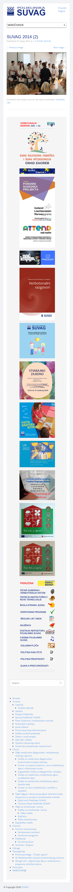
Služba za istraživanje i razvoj (32, 809)
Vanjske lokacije (25, 707)
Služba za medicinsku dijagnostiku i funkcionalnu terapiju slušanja (35, 760)
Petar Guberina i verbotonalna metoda (34, 720)
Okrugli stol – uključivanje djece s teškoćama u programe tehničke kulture (38, 862)
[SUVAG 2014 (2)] (36, 73)
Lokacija (19, 704)
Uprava (19, 711)
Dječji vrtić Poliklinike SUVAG (32, 800)
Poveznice (18, 867)
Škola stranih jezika (27, 819)
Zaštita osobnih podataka (27, 733)
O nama (16, 701)
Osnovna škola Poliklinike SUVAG (34, 803)
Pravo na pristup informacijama (30, 730)
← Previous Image (15, 47)
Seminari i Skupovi (24, 844)
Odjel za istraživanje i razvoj (29, 806)
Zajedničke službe (24, 822)
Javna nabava (21, 727)
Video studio (27, 813)
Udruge (16, 848)
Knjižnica (22, 816)
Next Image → (60, 47)
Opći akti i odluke (23, 739)
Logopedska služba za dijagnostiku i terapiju (39, 771)
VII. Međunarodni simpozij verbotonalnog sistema (39, 857)
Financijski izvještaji (24, 723)
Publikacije (20, 838)
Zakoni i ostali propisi (25, 736)
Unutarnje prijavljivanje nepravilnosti (33, 746)
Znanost (17, 825)
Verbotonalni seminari (29, 832)
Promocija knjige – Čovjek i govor (31, 854)
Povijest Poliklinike (24, 714)
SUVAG (25, 887)
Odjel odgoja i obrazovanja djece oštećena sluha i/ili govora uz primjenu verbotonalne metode (39, 795)
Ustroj (16, 749)
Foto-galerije (19, 851)
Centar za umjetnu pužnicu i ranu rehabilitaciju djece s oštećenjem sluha (41, 767)
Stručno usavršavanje (25, 829)
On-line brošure (25, 841)
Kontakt (16, 698)
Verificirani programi (28, 835)
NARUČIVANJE (19, 870)
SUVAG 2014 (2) (44, 41)
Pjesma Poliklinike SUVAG (27, 717)
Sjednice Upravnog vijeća (27, 742)
